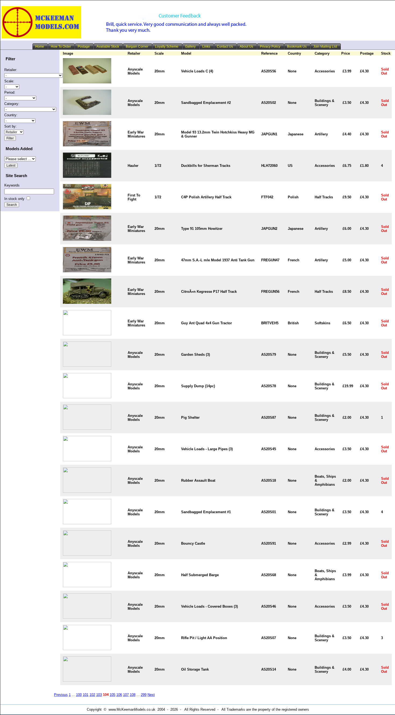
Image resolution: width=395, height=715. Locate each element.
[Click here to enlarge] (87, 82)
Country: (10, 115)
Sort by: (10, 126)
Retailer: (10, 70)
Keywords (12, 185)
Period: (9, 92)
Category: (11, 104)
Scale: (9, 81)
